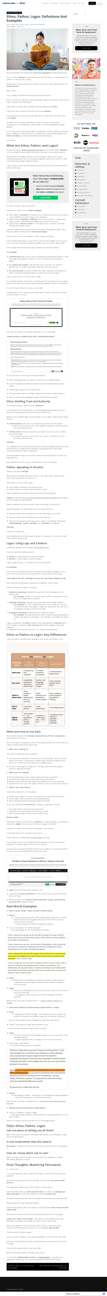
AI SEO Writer (81, 209)
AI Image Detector (82, 189)
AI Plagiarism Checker (83, 183)
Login (99, 3)
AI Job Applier (81, 176)
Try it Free (92, 3)
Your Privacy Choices (91, 1294)
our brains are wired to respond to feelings (42, 498)
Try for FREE (45, 198)
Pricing (75, 3)
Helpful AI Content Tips (14, 13)
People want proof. (41, 547)
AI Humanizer (54, 3)
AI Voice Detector (82, 186)
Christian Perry (11, 26)
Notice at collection (73, 1294)
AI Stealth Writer (81, 213)
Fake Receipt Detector (83, 192)
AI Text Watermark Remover (85, 195)
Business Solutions (65, 3)
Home (8, 24)
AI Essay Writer (36, 838)
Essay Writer (44, 1257)
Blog (13, 24)
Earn (83, 3)
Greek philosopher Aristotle (32, 150)
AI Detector (45, 3)
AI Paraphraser (81, 179)
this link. (39, 890)
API (79, 3)
